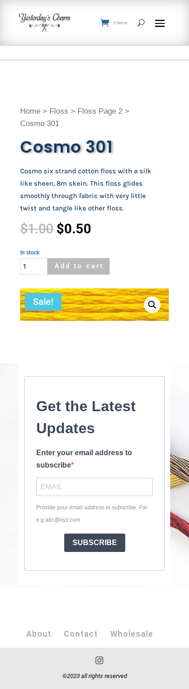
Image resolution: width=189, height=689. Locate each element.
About (38, 634)
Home (30, 111)
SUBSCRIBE (94, 542)
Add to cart (79, 266)
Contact (81, 634)
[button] (152, 305)
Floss (59, 111)
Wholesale (131, 634)
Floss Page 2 (100, 111)
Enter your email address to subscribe (84, 459)
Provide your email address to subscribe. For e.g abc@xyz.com (91, 513)
